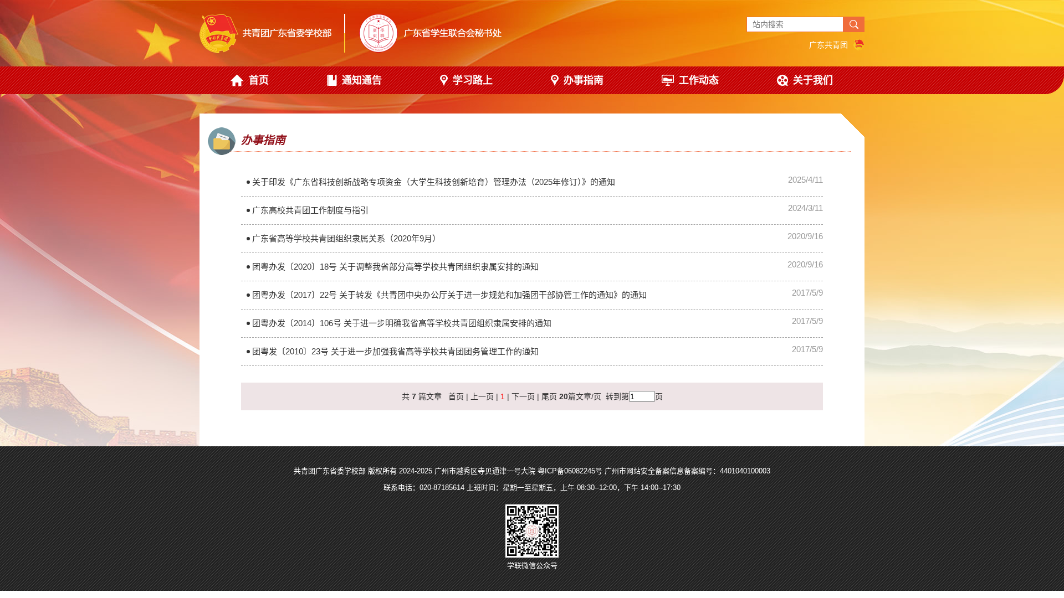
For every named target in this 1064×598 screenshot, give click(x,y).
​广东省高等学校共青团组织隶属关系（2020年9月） (346, 238)
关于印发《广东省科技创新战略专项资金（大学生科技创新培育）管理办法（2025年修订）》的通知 (433, 182)
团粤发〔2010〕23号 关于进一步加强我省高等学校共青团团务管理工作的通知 (395, 351)
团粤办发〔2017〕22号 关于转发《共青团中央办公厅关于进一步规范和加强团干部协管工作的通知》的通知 (449, 295)
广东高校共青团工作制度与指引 (310, 210)
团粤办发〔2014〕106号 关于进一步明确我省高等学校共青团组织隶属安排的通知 (401, 323)
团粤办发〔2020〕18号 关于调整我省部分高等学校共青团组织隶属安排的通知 (395, 266)
